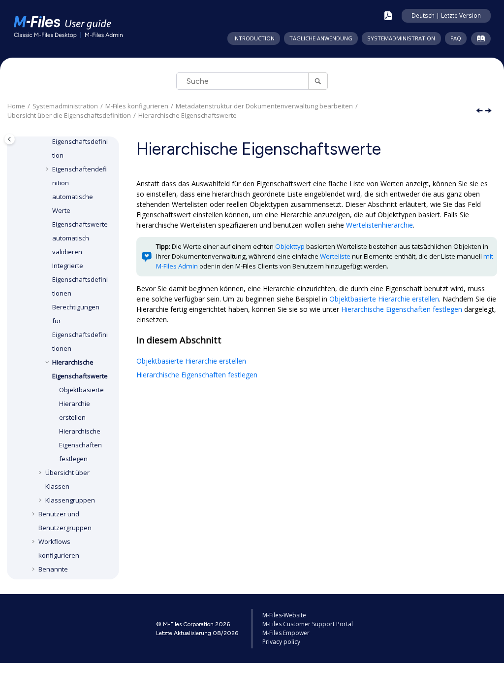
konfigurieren (136, 105)
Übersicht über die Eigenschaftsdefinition (69, 115)
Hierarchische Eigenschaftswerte (187, 115)
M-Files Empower (286, 633)
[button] (48, 169)
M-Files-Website (284, 615)
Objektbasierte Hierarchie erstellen (81, 403)
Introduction (254, 38)
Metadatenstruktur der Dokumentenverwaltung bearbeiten (264, 105)
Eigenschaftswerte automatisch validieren (80, 238)
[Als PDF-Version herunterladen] (388, 16)
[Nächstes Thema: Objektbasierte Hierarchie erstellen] (489, 111)
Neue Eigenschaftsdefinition (80, 141)
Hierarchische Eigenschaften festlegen (80, 445)
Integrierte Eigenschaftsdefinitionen (80, 279)
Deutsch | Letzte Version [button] (446, 15)
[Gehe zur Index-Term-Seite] (478, 40)
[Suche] (317, 81)
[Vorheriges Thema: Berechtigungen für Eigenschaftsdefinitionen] (480, 111)
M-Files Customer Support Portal (307, 624)
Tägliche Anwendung (320, 38)
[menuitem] (253, 38)
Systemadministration (401, 38)
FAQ (455, 38)
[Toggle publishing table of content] (9, 139)
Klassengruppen (70, 500)
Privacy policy (281, 642)
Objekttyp (290, 246)
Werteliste (335, 256)
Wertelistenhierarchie (379, 225)
